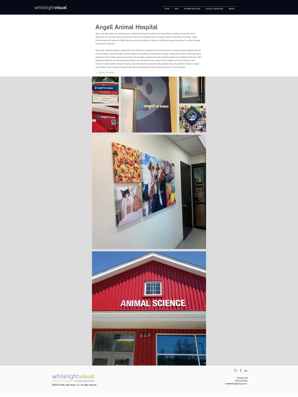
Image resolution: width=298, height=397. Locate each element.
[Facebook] (241, 370)
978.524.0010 (241, 381)
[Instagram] (235, 370)
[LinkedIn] (246, 370)
